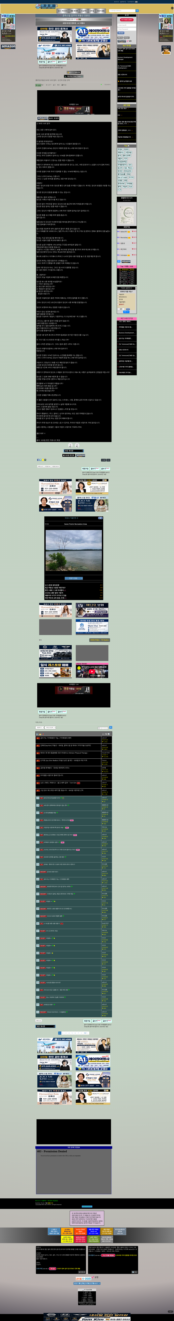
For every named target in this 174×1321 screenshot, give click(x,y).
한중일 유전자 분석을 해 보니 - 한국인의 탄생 (57, 820)
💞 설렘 (129, 41)
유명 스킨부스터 (122, 74)
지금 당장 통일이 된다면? (53, 982)
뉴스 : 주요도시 (62, 11)
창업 (125, 180)
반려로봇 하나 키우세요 (74, 23)
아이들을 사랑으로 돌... (125, 327)
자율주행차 (122, 302)
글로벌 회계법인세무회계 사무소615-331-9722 (80, 1239)
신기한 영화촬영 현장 (50, 812)
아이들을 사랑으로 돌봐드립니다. (52, 775)
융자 (119, 155)
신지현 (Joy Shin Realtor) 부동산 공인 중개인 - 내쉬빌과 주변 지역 (64, 760)
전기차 (121, 299)
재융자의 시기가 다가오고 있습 (55, 595)
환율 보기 (126, 311)
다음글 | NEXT (55, 466)
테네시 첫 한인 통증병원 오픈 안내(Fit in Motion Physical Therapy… (65, 753)
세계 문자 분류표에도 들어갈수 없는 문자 (56, 805)
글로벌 (104, 767)
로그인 (117, 1)
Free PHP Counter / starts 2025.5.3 (87, 1304)
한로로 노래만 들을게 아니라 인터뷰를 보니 (59, 908)
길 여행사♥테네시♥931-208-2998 (67, 1231)
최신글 (53, 1268)
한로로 (126, 149)
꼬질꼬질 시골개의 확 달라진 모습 (53, 827)
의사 (130, 165)
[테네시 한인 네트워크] (46, 6)
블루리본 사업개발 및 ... (126, 361)
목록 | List (38, 1020)
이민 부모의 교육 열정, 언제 (54, 598)
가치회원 (129, 183)
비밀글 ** (49, 901)
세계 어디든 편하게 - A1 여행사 (76, 15)
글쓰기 (52, 62)
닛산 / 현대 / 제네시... (125, 321)
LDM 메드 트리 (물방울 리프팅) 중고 (126, 1255)
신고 (108, 460)
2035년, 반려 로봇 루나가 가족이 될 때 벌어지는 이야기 (60, 849)
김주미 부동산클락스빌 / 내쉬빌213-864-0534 (67, 1239)
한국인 (120, 171)
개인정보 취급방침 (52, 1200)
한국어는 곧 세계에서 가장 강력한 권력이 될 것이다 (58, 835)
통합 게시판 (74, 11)
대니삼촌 (38, 85)
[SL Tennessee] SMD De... (127, 344)
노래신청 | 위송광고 (81, 663)
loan (130, 187)
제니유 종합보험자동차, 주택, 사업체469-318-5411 (107, 1239)
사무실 (92, 11)
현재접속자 (131, 1)
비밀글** (49, 938)
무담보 (120, 149)
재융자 (120, 159)
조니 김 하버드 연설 (51, 931)
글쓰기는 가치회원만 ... (125, 338)
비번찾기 (126, 37)
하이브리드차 (123, 297)
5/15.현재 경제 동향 (52, 585)
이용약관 (43, 1200)
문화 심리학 (126, 155)
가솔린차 (121, 294)
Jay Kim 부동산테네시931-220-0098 (80, 1231)
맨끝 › (86, 1033)
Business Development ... (127, 332)
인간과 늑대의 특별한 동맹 (55, 916)
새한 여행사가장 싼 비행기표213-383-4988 (107, 1231)
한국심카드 (127, 171)
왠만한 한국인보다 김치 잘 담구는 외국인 (59, 886)
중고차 (120, 168)
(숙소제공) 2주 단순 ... (125, 372)
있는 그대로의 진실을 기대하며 (55, 997)
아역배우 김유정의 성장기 (51, 842)
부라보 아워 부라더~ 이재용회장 (56, 1012)
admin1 (104, 738)
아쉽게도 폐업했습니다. (124, 137)
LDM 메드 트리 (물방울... (126, 366)
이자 (125, 159)
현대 (128, 174)
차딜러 (125, 187)
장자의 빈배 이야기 (52, 871)
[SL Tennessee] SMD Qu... (127, 355)
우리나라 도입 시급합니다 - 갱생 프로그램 (56, 990)
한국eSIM (121, 183)
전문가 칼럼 (100, 11)
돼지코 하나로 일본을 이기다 (52, 798)
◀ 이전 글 (82, 1272)
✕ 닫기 (170, 1311)
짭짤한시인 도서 (126, 198)
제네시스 (121, 152)
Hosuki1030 (106, 752)
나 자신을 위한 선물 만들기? (52, 923)
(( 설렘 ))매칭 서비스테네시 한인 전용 (54, 1231)
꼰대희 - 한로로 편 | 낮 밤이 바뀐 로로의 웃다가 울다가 (59, 864)
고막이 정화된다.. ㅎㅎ (124, 130)
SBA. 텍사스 (128, 168)
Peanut (104, 760)
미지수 (104, 856)
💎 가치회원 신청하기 (126, 19)
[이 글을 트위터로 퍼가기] (41, 459)
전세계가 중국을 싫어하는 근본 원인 (54, 857)
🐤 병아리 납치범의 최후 (125, 81)
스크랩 (103, 460)
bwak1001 (105, 923)
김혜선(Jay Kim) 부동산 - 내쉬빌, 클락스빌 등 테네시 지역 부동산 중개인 (66, 745)
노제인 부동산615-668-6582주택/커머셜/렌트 (94, 1239)
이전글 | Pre (47, 466)
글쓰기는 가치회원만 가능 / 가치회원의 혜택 (56, 738)
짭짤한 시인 (50, 1203)
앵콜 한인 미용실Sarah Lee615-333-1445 (93, 1231)
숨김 (172, 8)
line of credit (122, 177)
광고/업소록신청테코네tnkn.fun (120, 1231)
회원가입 (124, 1)
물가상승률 (121, 174)
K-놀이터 (84, 11)
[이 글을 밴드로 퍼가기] (45, 459)
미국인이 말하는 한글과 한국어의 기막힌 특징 (60, 894)
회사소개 (37, 1200)
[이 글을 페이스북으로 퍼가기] (38, 459)
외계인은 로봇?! (49, 1004)
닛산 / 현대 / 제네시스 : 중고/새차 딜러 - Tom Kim (59, 783)
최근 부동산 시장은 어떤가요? (55, 588)
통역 (119, 187)
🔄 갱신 (134, 1272)
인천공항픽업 (122, 162)
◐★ (119, 115)
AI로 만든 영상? (122, 108)
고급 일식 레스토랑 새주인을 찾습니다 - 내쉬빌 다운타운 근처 (62, 790)
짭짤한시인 (105, 805)
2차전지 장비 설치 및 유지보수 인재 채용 (68, 1268)
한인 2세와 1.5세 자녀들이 (54, 590)
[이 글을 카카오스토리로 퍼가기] (43, 459)
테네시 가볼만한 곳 (71, 518)
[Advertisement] (73, 95)
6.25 (119, 190)
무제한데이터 (122, 165)
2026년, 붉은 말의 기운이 (54, 593)
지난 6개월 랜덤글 (108, 1255)
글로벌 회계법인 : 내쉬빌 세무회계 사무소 (55, 768)
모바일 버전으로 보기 (87, 1206)
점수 (118, 261)
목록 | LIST (40, 466)
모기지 (131, 177)
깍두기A (104, 827)
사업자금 (128, 152)
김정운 (120, 180)
